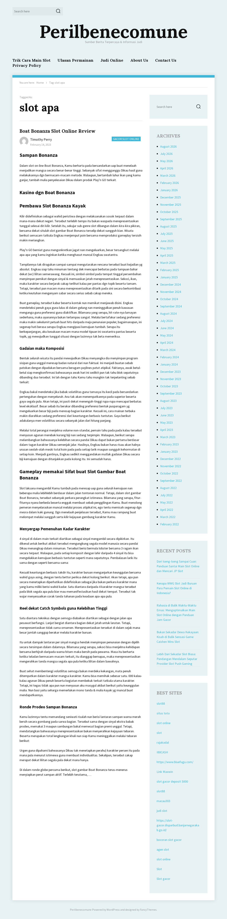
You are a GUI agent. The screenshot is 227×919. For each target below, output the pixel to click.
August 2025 (168, 226)
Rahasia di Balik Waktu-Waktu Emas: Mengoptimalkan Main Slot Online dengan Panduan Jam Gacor (176, 612)
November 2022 (170, 466)
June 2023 (167, 415)
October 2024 (169, 299)
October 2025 (169, 212)
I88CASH (162, 752)
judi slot (162, 811)
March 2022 (167, 517)
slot (159, 733)
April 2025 (166, 255)
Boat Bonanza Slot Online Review (57, 131)
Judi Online (112, 60)
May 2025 (166, 248)
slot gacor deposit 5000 (172, 781)
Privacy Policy (26, 65)
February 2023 (169, 444)
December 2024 (170, 284)
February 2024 (169, 357)
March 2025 (167, 263)
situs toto (163, 713)
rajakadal (163, 742)
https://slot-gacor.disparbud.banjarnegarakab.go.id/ (178, 825)
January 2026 (169, 190)
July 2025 (166, 234)
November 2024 (170, 292)
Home (40, 82)
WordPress (113, 909)
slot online (163, 723)
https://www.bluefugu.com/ (175, 762)
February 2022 (169, 524)
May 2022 (166, 502)
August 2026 (168, 146)
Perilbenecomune (113, 31)
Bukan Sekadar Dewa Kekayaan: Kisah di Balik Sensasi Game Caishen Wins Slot (178, 637)
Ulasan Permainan (75, 60)
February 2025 (169, 270)
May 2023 (166, 422)
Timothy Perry (41, 139)
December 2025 (170, 197)
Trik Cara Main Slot (31, 60)
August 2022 (168, 488)
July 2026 (166, 154)
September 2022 (171, 481)
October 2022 (169, 473)
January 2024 (169, 364)
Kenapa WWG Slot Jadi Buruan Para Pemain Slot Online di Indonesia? (177, 588)
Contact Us (165, 60)
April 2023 (166, 430)
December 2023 (170, 372)
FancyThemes (148, 909)
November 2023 (170, 379)
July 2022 (166, 495)
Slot (159, 869)
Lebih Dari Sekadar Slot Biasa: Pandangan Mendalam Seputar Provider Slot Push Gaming (177, 659)
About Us (139, 60)
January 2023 (169, 451)
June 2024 (167, 328)
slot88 (161, 703)
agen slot (163, 849)
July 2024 (166, 321)
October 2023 (169, 386)
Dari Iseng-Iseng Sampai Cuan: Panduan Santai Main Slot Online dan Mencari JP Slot (178, 566)
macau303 (163, 801)
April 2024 (166, 343)
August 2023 (168, 401)
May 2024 (166, 335)
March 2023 (167, 437)
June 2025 (167, 241)
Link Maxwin (165, 772)
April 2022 (166, 510)
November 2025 (170, 205)
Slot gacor (163, 879)
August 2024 (168, 313)
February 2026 (169, 183)
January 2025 (169, 277)
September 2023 (171, 393)
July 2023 (166, 408)
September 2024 (171, 306)
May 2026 (166, 161)
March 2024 (167, 350)
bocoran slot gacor (169, 840)
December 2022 (170, 459)
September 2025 (171, 219)
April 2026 (166, 168)
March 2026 (167, 175)
